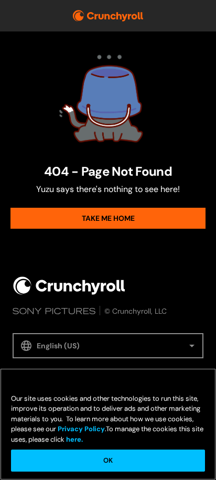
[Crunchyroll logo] (108, 15)
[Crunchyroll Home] (69, 285)
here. (73, 439)
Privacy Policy (81, 428)
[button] (108, 345)
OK (108, 460)
